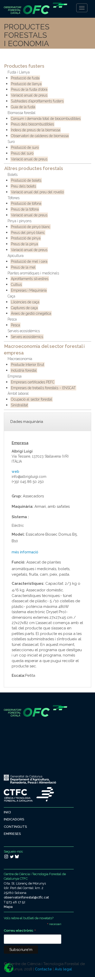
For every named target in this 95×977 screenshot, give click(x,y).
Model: (18, 534)
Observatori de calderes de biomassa (40, 136)
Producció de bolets (26, 180)
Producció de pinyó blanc (30, 227)
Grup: (17, 496)
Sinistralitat (19, 405)
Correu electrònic (20, 931)
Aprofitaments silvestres (29, 279)
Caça (11, 296)
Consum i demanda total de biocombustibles (46, 119)
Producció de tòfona (26, 203)
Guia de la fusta (23, 107)
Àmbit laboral (18, 393)
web (15, 471)
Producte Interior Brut (27, 365)
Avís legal (63, 969)
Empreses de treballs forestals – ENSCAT (43, 388)
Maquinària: (22, 506)
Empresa (15, 376)
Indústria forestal (24, 370)
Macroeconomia (20, 359)
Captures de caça (24, 308)
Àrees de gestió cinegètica (31, 313)
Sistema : (20, 517)
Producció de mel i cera (29, 261)
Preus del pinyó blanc (28, 233)
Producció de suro (25, 147)
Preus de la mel (23, 267)
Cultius (16, 285)
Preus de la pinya (24, 244)
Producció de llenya (26, 84)
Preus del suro (22, 153)
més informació (25, 552)
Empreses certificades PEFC (32, 382)
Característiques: (28, 583)
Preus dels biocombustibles (32, 124)
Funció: (18, 562)
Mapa (8, 907)
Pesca (12, 319)
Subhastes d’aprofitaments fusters (37, 101)
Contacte (43, 969)
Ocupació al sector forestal (31, 399)
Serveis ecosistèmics (24, 331)
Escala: (18, 675)
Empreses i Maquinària (29, 290)
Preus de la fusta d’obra (29, 89)
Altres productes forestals (33, 168)
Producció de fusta (25, 78)
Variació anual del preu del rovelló (37, 192)
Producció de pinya (26, 238)
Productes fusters (24, 66)
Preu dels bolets (23, 186)
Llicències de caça (25, 302)
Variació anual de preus (29, 95)
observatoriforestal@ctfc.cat (26, 897)
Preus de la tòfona (25, 209)
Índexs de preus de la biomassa (35, 130)
